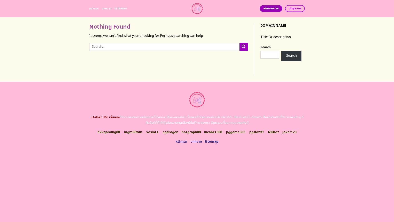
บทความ (107, 9)
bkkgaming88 (108, 132)
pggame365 (235, 132)
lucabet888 (213, 132)
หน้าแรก (94, 9)
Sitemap (120, 9)
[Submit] (243, 47)
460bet (273, 132)
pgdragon (170, 132)
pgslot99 (256, 132)
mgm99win (133, 132)
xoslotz (152, 132)
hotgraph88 (191, 132)
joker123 (289, 132)
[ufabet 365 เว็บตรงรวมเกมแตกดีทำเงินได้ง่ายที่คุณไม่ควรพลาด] (197, 8)
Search (265, 47)
